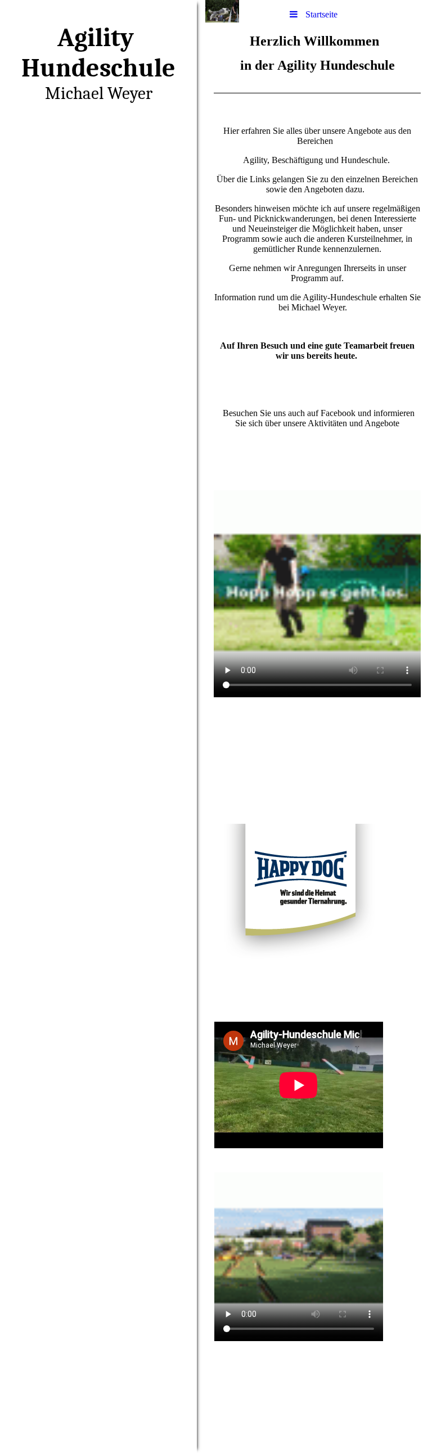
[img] (98, 726)
